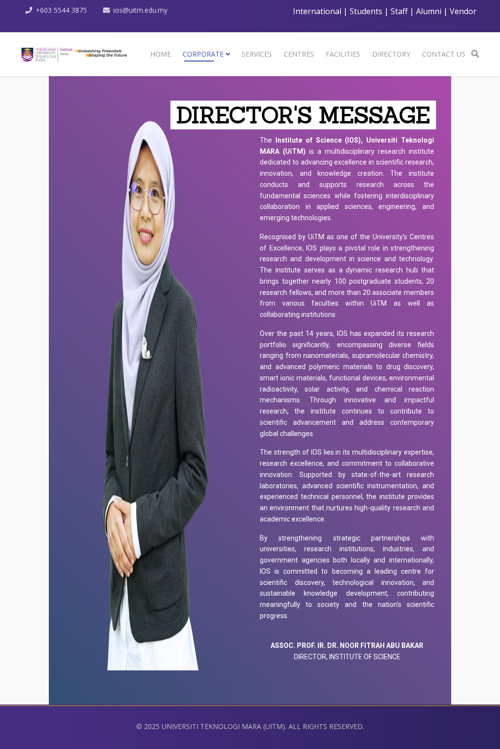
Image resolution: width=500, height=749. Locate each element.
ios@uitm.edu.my (140, 10)
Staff (399, 11)
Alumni (428, 11)
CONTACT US (443, 54)
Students (366, 11)
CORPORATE (203, 54)
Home (160, 54)
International (318, 11)
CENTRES (299, 54)
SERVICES (257, 54)
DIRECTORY (391, 54)
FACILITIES (343, 54)
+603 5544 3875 (61, 10)
